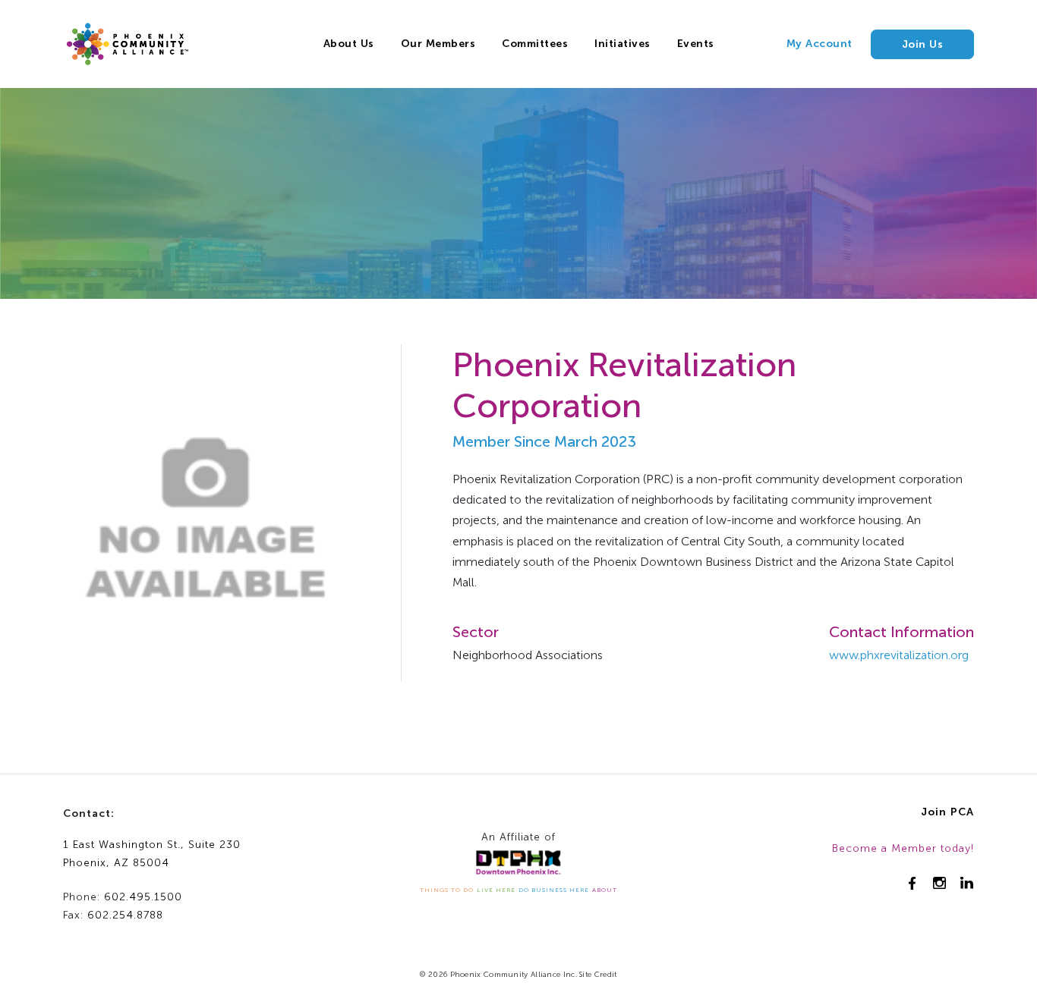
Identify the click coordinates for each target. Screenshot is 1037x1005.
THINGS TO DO (447, 890)
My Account (819, 43)
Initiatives (622, 43)
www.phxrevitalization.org (899, 655)
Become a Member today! (903, 848)
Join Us (923, 44)
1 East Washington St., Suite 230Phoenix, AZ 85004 (152, 854)
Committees (535, 43)
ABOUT (604, 890)
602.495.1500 (143, 896)
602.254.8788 (125, 915)
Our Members (438, 43)
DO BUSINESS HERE (553, 890)
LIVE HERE (496, 890)
